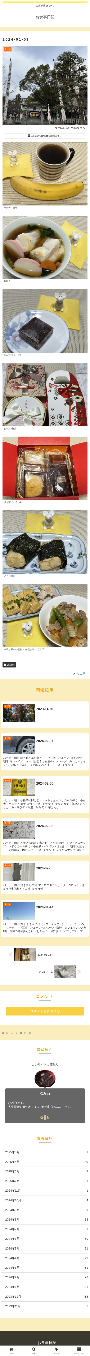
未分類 (11, 664)
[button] (81, 831)
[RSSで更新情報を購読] (48, 1117)
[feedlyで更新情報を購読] (42, 1117)
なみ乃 (45, 1093)
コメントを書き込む (45, 1011)
